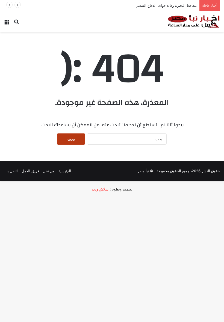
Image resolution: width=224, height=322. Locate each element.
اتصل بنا (11, 171)
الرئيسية (64, 171)
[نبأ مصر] (194, 21)
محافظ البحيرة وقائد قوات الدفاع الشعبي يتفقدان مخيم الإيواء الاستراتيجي (141, 5)
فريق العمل (30, 171)
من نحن (49, 171)
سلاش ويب (100, 189)
